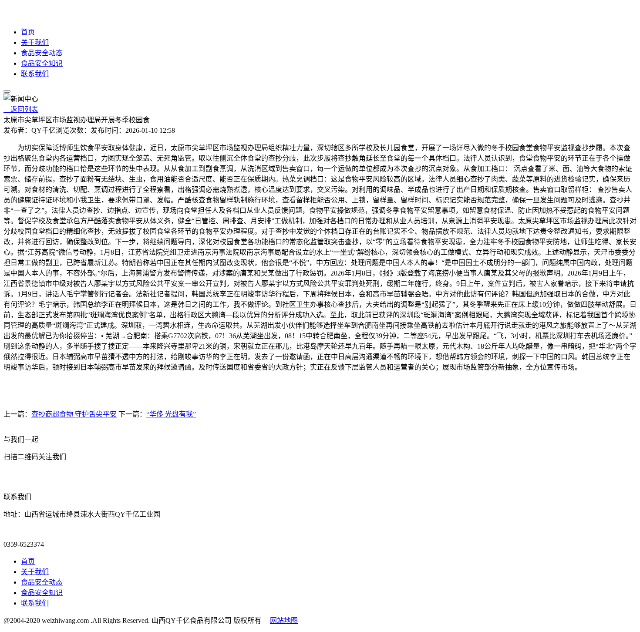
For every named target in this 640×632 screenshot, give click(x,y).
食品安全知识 (42, 63)
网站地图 (284, 620)
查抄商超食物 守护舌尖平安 (74, 414)
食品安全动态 (42, 53)
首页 (28, 32)
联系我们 (35, 73)
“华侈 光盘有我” (171, 414)
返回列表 (20, 109)
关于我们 (35, 42)
